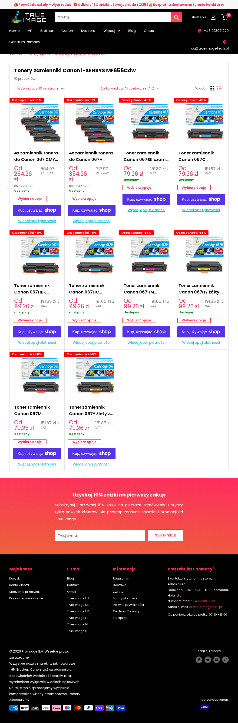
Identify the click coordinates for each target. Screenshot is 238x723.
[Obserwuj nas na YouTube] (216, 659)
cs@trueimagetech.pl (210, 48)
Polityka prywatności (128, 605)
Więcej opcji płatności (37, 220)
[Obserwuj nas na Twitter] (208, 659)
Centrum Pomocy (24, 41)
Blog (132, 30)
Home (14, 30)
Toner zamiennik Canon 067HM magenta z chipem (144, 289)
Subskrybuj (165, 535)
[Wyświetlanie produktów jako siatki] (212, 88)
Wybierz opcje (30, 198)
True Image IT (77, 631)
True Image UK (78, 611)
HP (30, 30)
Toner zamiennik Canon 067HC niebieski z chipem (88, 289)
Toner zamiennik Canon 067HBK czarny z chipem (32, 289)
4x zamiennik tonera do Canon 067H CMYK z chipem (91, 156)
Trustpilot (120, 618)
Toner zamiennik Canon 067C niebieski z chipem (198, 156)
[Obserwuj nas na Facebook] (199, 659)
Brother (46, 30)
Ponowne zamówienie (26, 598)
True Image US (78, 598)
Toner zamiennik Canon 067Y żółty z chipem (89, 410)
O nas (149, 30)
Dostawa (119, 585)
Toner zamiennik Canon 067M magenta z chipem (34, 410)
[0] (225, 17)
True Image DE (78, 605)
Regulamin (121, 578)
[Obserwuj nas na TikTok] (225, 659)
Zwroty (118, 592)
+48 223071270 (216, 30)
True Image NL (78, 624)
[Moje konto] (214, 17)
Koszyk (14, 578)
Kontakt (73, 585)
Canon (67, 30)
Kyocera (88, 30)
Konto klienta (19, 585)
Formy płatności (125, 598)
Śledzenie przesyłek (24, 592)
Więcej (109, 30)
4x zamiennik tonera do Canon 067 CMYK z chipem (36, 156)
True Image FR (78, 618)
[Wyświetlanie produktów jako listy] (219, 88)
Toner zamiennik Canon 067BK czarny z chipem (146, 156)
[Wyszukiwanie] (176, 17)
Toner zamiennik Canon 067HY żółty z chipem (200, 289)
